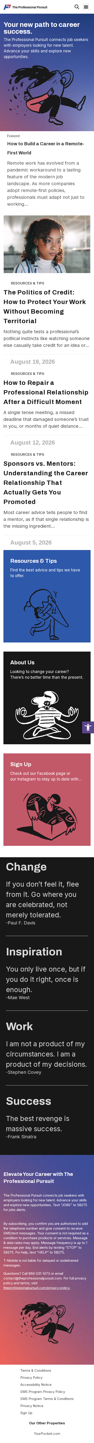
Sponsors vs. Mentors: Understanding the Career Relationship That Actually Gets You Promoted (45, 482)
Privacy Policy (31, 1377)
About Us (22, 662)
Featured (13, 136)
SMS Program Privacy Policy (42, 1391)
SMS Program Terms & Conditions (47, 1399)
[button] (88, 727)
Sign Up (20, 764)
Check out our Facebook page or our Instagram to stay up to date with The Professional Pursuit (44, 776)
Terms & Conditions (35, 1370)
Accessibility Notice (36, 1384)
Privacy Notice (31, 1406)
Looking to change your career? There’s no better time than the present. (46, 674)
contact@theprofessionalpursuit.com (32, 1278)
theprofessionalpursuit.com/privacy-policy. (36, 1288)
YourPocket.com (47, 1433)
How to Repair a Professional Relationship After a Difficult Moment (46, 392)
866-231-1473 (39, 1273)
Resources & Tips (33, 561)
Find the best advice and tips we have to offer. (45, 573)
